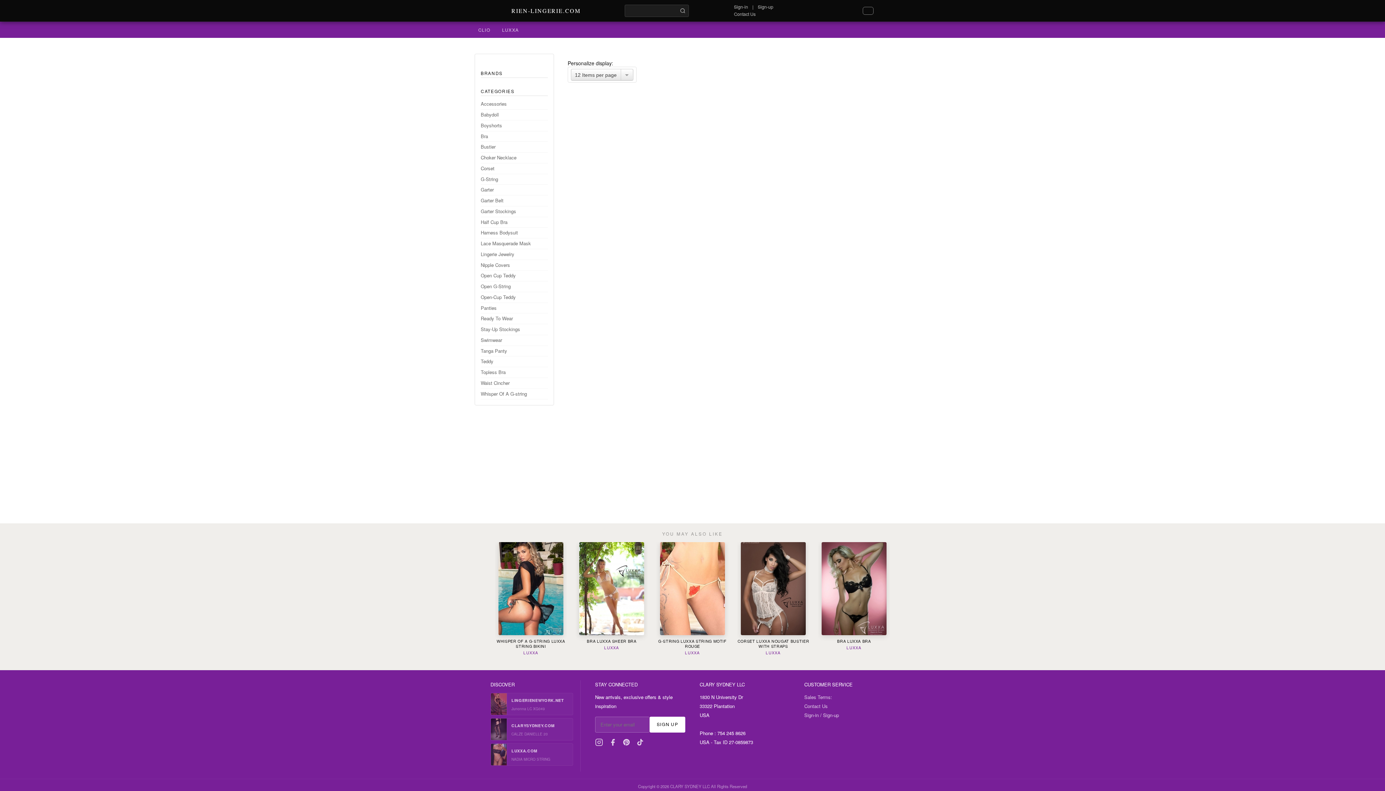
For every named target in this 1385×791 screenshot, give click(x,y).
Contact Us (745, 14)
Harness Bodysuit (499, 232)
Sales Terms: (818, 697)
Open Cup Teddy (498, 275)
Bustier (488, 146)
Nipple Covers (495, 265)
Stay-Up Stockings (500, 329)
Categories (498, 91)
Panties (489, 307)
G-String (489, 179)
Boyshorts (491, 125)
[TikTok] (640, 742)
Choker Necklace (498, 157)
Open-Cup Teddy (498, 297)
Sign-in (741, 7)
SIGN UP (667, 724)
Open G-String (496, 286)
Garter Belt (492, 200)
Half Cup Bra (494, 222)
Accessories (494, 103)
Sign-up (765, 7)
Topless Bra (493, 372)
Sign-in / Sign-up (821, 715)
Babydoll (490, 114)
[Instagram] (599, 742)
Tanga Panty (494, 350)
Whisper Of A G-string (504, 393)
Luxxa (510, 30)
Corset (487, 168)
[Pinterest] (626, 742)
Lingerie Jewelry (497, 254)
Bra (484, 136)
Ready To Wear (497, 318)
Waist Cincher (495, 382)
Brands (492, 73)
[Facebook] (613, 742)
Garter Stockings (498, 211)
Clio (484, 30)
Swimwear (491, 340)
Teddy (487, 361)
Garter (487, 189)
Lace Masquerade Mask (506, 243)
